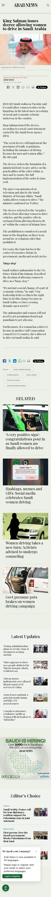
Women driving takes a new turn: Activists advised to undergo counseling (24, 549)
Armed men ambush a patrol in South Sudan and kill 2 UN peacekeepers (15, 699)
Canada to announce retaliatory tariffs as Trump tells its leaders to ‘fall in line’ (17, 715)
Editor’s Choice (13, 380)
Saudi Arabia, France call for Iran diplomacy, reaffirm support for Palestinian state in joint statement (17, 815)
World (6, 806)
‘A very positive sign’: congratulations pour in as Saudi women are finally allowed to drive (25, 441)
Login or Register (12, 876)
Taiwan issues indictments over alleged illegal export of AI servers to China (17, 683)
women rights (13, 375)
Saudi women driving (22, 369)
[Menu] (3, 5)
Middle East (8, 829)
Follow (43, 87)
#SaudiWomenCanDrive (16, 386)
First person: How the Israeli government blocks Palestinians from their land (17, 837)
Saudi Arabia (31, 375)
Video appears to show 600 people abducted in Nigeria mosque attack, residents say (16, 666)
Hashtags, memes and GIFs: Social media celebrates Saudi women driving (24, 495)
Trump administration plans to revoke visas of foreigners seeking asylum (16, 650)
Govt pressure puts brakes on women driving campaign (21, 601)
